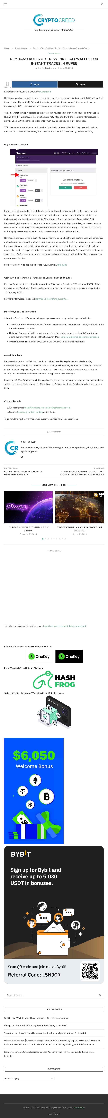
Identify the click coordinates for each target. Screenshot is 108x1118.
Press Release (21, 48)
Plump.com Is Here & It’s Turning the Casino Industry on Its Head (35, 1025)
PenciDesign (79, 1107)
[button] (8, 515)
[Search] (102, 4)
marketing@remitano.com (58, 407)
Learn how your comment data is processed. (64, 626)
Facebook (22, 412)
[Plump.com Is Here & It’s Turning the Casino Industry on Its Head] (28, 507)
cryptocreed (50, 68)
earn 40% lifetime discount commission (79, 336)
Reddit (39, 412)
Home (6, 48)
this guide (62, 264)
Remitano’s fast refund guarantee (51, 298)
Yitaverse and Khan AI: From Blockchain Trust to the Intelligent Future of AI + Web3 (45, 1033)
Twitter (31, 412)
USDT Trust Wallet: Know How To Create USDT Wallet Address (36, 1018)
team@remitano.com (34, 407)
